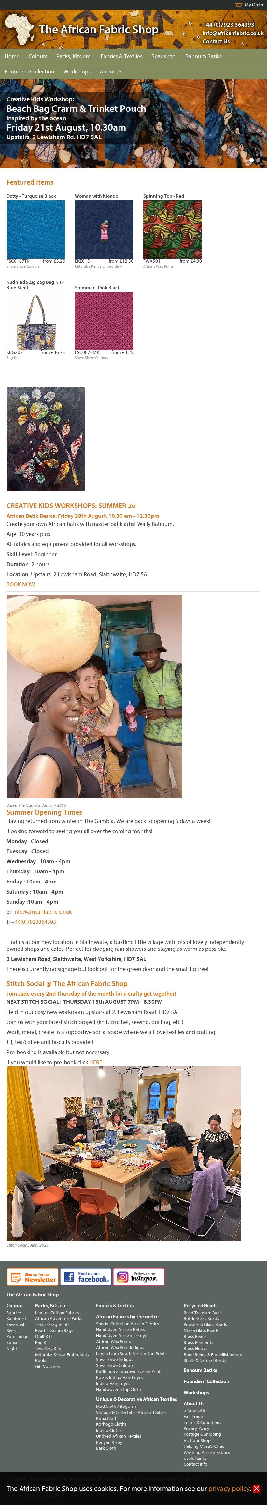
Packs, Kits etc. (73, 56)
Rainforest (16, 1318)
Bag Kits (43, 1342)
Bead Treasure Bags (54, 1330)
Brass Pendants (198, 1342)
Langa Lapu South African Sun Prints (131, 1353)
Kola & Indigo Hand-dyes (119, 1377)
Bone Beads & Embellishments (213, 1354)
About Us (111, 71)
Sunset (13, 1342)
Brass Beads (195, 1336)
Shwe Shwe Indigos (114, 1359)
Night (12, 1348)
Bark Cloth (106, 1448)
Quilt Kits (44, 1336)
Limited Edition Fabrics (57, 1312)
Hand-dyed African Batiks (120, 1329)
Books (41, 1360)
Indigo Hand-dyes (113, 1383)
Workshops (77, 71)
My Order (254, 4)
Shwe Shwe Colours (115, 1365)
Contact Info (195, 1464)
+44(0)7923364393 (33, 922)
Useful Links (195, 1458)
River (11, 1330)
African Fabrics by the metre (127, 1317)
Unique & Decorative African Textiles (136, 1399)
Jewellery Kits (48, 1348)
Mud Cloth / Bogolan (116, 1406)
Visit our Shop (197, 1440)
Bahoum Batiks (203, 56)
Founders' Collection (29, 71)
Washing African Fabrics (207, 1452)
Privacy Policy (196, 1428)
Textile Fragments (52, 1324)
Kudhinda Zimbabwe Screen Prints (129, 1371)
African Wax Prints (113, 1341)
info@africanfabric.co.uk (42, 912)
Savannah (16, 1324)
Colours (38, 56)
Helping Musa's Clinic (204, 1446)
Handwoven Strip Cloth (118, 1389)
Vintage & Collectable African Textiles (131, 1412)
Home (12, 56)
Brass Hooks (195, 1348)
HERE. (96, 1062)
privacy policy (229, 1489)
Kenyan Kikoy (109, 1442)
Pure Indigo (18, 1336)
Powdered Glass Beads (205, 1324)
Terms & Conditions (202, 1422)
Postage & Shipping (202, 1434)
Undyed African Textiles (118, 1436)
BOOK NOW (21, 584)
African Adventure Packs (58, 1318)
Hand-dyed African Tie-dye (121, 1335)
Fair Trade (193, 1416)
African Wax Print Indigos (120, 1347)
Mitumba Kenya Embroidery (62, 1354)
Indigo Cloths (109, 1430)
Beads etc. (163, 56)
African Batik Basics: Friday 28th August (56, 516)
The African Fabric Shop (33, 1295)
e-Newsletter (196, 1410)
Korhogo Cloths (111, 1424)
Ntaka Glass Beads (201, 1330)
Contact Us (216, 41)
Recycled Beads (201, 1306)
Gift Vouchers (48, 1366)
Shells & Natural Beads (205, 1360)
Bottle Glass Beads (201, 1318)
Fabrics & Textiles (121, 56)
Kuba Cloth (107, 1418)
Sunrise (14, 1312)
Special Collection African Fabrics (127, 1324)
